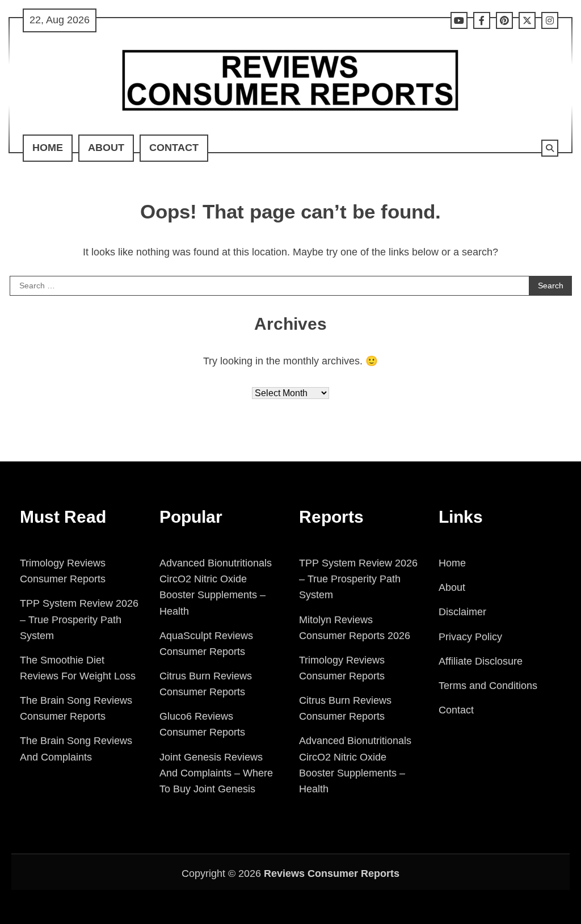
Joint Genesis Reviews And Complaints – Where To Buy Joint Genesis (216, 773)
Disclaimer (462, 612)
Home (47, 147)
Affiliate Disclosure (481, 661)
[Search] (549, 148)
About (106, 147)
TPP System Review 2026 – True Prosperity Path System (79, 619)
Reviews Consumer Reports (331, 873)
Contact (174, 147)
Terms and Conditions (488, 685)
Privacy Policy (470, 636)
